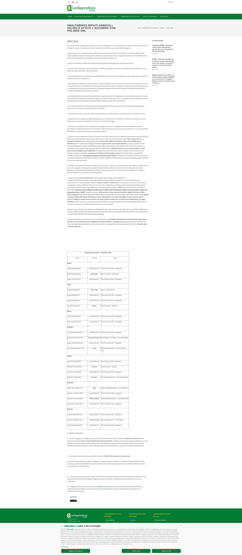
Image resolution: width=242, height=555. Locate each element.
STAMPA (74, 497)
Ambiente (162, 28)
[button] (181, 525)
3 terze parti (70, 529)
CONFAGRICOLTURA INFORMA (150, 28)
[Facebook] (69, 2)
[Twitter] (73, 2)
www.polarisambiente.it (103, 486)
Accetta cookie (166, 551)
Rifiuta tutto (136, 551)
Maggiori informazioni (76, 551)
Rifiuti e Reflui (169, 28)
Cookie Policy (64, 547)
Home (139, 28)
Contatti (171, 2)
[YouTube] (77, 2)
